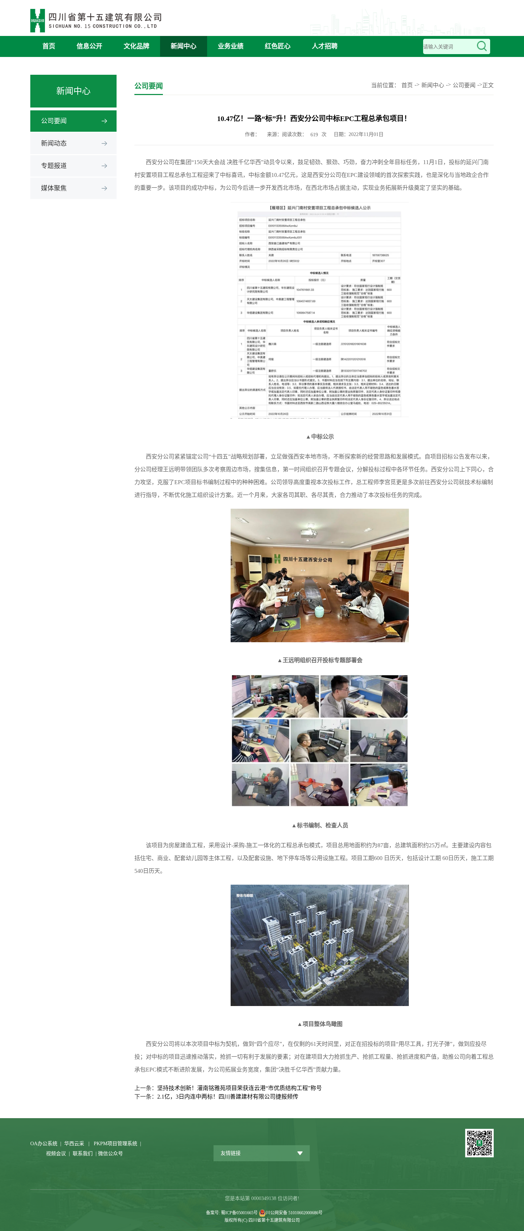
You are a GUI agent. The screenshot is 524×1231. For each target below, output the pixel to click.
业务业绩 (230, 46)
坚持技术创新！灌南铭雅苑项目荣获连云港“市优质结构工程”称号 (239, 1088)
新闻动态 (54, 143)
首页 (48, 46)
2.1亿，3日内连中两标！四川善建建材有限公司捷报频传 (227, 1097)
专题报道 (54, 165)
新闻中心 (183, 46)
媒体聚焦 (54, 188)
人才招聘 (325, 46)
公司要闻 (54, 121)
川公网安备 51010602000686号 (294, 1212)
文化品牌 (136, 46)
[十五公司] (98, 18)
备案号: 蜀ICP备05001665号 (232, 1212)
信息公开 (89, 46)
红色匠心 (278, 46)
